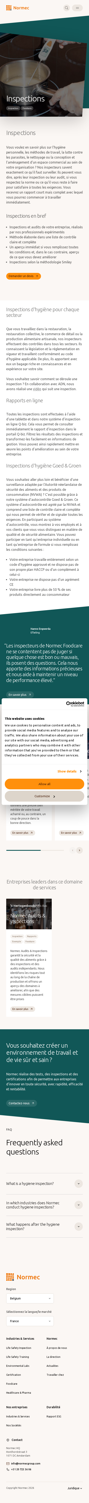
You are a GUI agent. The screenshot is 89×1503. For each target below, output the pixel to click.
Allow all (44, 784)
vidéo (37, 389)
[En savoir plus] (29, 958)
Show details (67, 771)
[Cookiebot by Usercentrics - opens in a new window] (66, 704)
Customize (42, 796)
